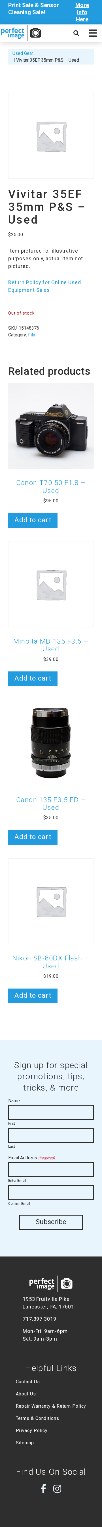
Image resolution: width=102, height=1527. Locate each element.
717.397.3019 (39, 1319)
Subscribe (51, 1222)
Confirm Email (19, 1204)
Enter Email (17, 1181)
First (11, 1124)
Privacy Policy (32, 1430)
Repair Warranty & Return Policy (51, 1406)
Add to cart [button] (32, 520)
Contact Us (28, 1381)
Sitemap (25, 1442)
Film (32, 335)
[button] (93, 33)
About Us (26, 1394)
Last (11, 1147)
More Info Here (82, 12)
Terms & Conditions (37, 1418)
